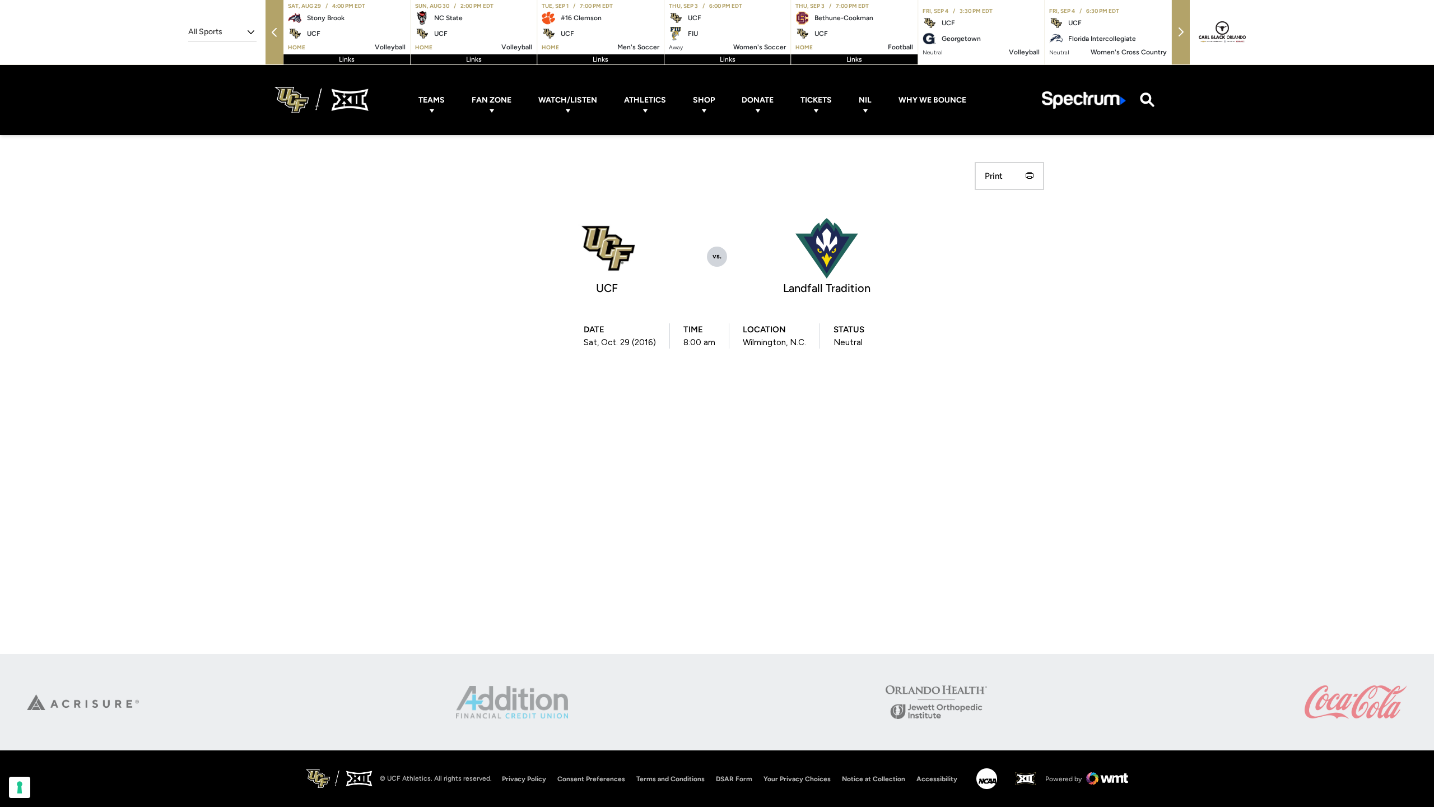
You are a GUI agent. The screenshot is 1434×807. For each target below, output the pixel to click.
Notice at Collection (873, 779)
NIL (865, 100)
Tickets (816, 100)
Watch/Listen (567, 100)
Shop (704, 100)
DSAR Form (734, 779)
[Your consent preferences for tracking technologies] (19, 787)
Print (994, 176)
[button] (274, 32)
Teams (431, 100)
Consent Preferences (591, 779)
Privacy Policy (524, 779)
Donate (758, 100)
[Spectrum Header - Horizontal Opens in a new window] (1084, 100)
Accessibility (936, 778)
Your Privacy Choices (797, 779)
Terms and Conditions (670, 779)
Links (347, 59)
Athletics (645, 100)
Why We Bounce (932, 100)
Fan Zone (491, 100)
